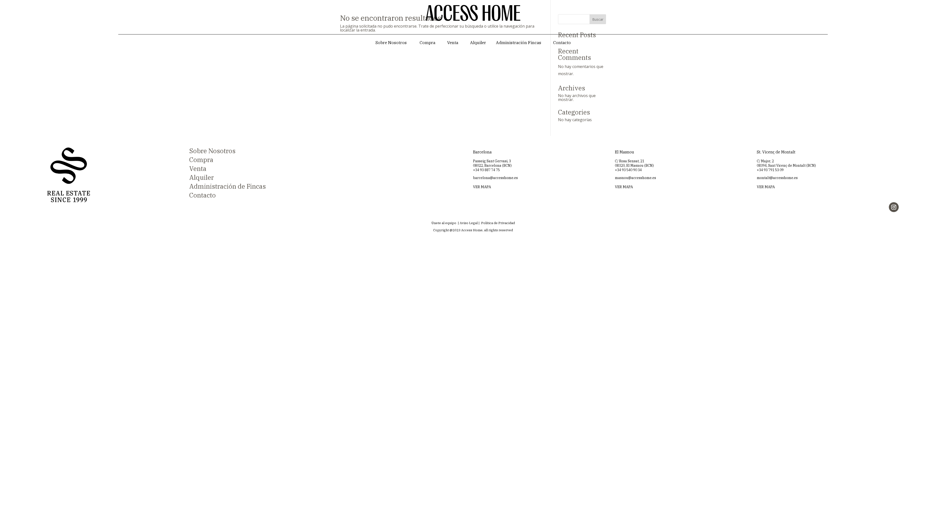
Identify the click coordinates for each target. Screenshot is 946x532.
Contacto (562, 42)
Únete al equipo (443, 223)
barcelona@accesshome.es (495, 178)
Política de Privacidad (498, 223)
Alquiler (478, 42)
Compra (427, 42)
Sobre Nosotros (391, 42)
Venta (452, 42)
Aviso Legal (469, 223)
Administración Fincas (518, 42)
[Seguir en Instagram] (894, 207)
